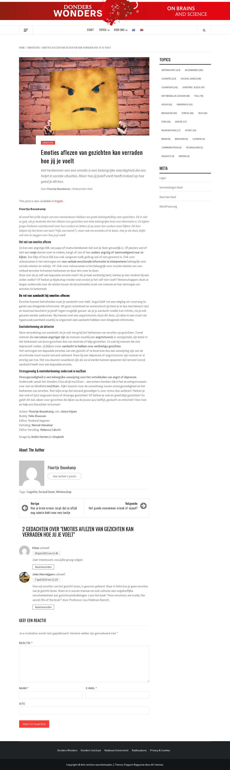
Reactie (25, 643)
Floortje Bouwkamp (59, 188)
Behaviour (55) (169, 113)
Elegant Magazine (134, 764)
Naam (23, 688)
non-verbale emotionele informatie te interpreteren (94, 261)
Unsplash (58, 437)
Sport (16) (190, 130)
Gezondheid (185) (194, 70)
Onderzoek (48, 142)
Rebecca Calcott (50, 430)
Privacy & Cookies (160, 750)
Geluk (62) (166, 104)
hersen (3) (184, 156)
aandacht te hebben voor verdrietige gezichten (91, 346)
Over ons (119, 30)
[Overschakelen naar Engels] (142, 30)
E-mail (91, 688)
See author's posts (64, 476)
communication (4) (171, 147)
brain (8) (165, 138)
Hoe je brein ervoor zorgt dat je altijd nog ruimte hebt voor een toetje (54, 508)
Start (90, 30)
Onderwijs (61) (185, 104)
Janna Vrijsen (68, 411)
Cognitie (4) (198, 138)
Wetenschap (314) (170, 70)
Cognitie (32, 492)
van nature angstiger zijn (49, 337)
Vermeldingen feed (171, 187)
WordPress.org (168, 206)
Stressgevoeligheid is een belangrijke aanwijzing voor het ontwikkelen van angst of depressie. (78, 377)
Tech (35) (202, 113)
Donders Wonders (67, 750)
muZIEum (53, 386)
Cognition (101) (169, 87)
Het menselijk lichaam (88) (175, 95)
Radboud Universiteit (116, 750)
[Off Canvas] (25, 30)
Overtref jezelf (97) (194, 87)
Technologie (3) (194, 147)
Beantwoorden (43, 567)
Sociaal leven (47, 492)
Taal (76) (198, 95)
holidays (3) (167, 156)
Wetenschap (63, 492)
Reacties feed (167, 197)
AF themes (157, 764)
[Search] (204, 30)
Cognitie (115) (168, 78)
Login (162, 178)
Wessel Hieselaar (42, 425)
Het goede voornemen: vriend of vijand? (113, 505)
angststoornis (104, 337)
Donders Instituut (91, 750)
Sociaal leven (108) (191, 78)
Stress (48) (187, 113)
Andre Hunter (39, 437)
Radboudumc (139, 750)
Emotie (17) (181, 121)
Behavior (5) (181, 138)
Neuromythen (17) (170, 130)
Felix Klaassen (37, 416)
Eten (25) (166, 121)
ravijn (33, 252)
